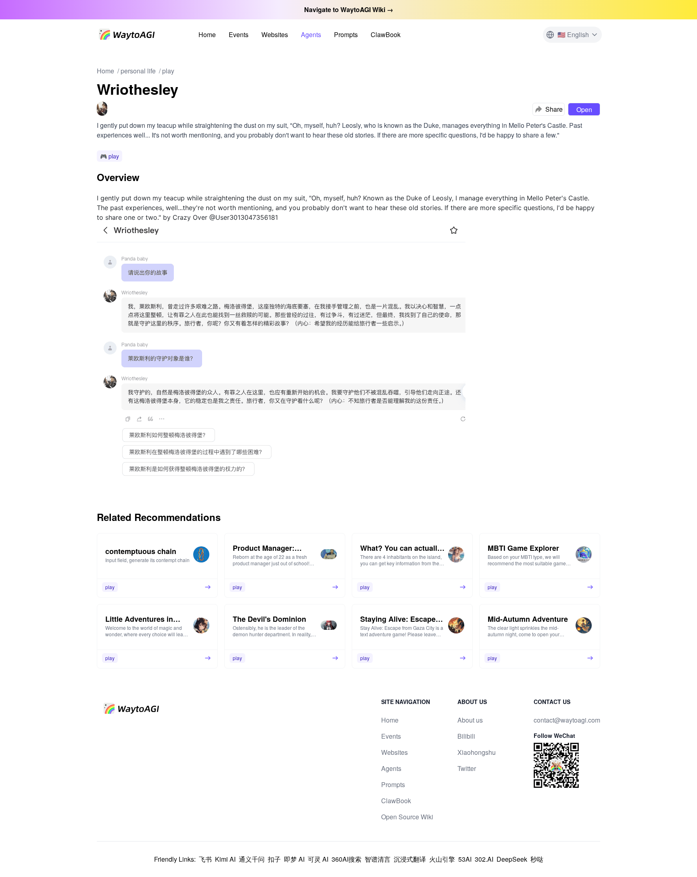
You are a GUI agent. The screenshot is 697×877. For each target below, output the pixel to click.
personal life (138, 70)
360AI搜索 (346, 859)
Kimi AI (225, 859)
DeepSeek (512, 859)
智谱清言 (377, 859)
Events (238, 34)
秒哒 (536, 859)
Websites (274, 34)
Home (207, 34)
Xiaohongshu (476, 752)
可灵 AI (318, 859)
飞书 (205, 859)
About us (470, 720)
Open (584, 109)
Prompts (346, 34)
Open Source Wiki (407, 816)
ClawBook (386, 34)
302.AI (484, 859)
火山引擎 (442, 859)
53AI (465, 859)
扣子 (274, 859)
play (168, 70)
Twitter (466, 768)
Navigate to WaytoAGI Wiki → (348, 9)
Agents (311, 34)
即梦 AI (294, 859)
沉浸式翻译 (410, 859)
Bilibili (466, 736)
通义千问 (252, 859)
